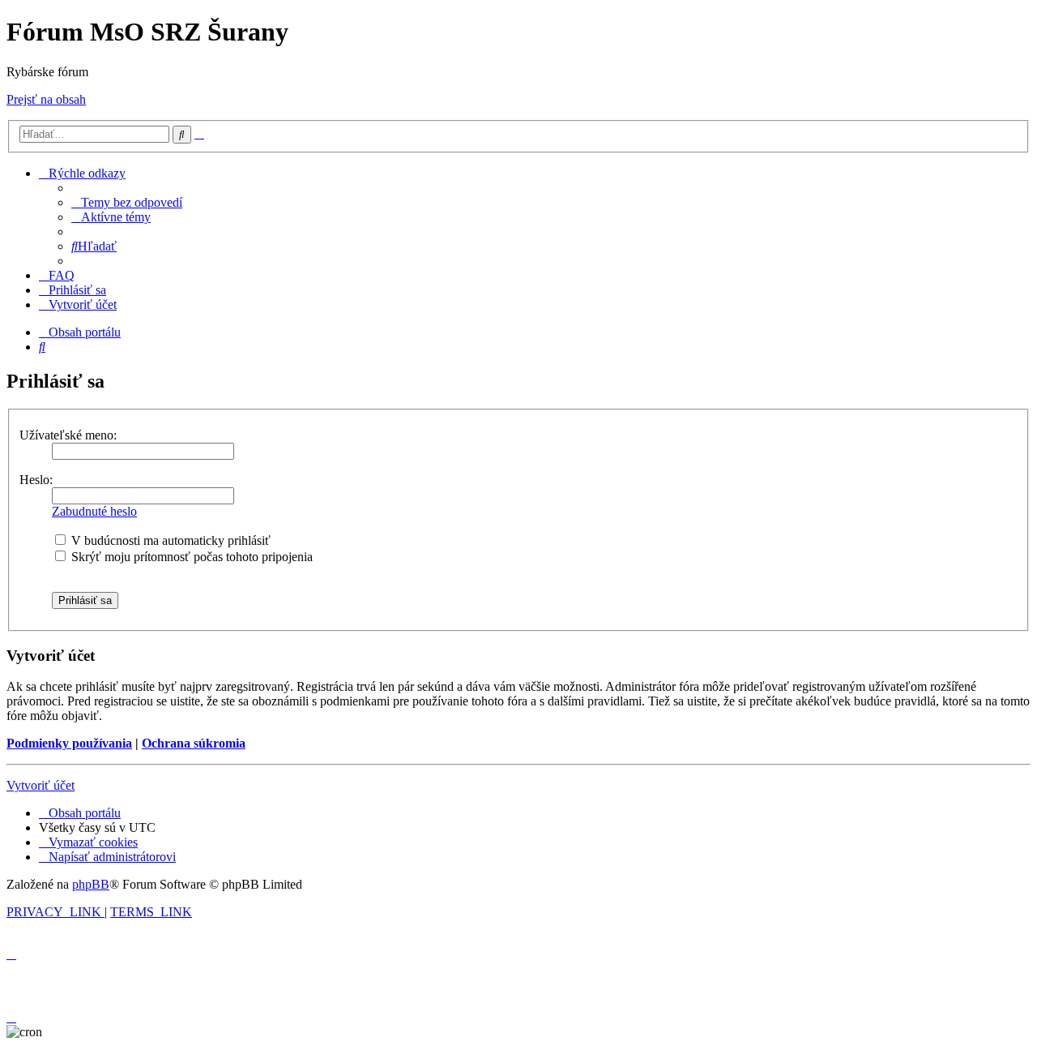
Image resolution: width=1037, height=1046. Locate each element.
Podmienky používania (69, 743)
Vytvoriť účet (40, 785)
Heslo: (36, 480)
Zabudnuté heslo (94, 511)
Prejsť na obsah (46, 99)
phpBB (90, 884)
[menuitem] (126, 202)
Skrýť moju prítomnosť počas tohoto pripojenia (190, 557)
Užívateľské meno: (68, 435)
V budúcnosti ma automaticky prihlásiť (169, 540)
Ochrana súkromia (193, 743)
